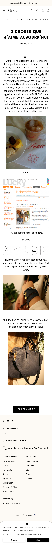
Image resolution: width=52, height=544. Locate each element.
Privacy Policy (10, 530)
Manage (14, 540)
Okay (38, 540)
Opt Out (12, 534)
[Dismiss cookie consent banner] (27, 524)
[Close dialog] (49, 258)
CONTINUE (14, 278)
